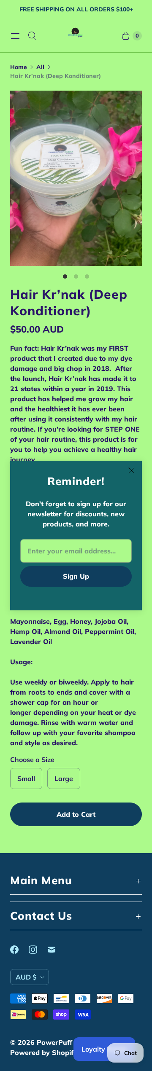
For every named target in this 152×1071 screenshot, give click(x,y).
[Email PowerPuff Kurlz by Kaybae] (56, 949)
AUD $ (26, 977)
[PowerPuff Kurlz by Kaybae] (76, 35)
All (40, 67)
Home (18, 67)
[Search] (32, 36)
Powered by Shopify (43, 1052)
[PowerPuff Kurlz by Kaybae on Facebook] (19, 949)
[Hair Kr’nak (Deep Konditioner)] (76, 178)
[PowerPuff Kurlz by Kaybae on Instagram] (38, 949)
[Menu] (15, 36)
